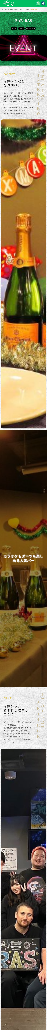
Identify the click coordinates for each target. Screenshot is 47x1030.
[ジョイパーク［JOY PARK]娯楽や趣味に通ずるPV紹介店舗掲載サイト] (8, 3)
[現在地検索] (43, 3)
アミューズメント (30, 28)
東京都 (14, 28)
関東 (21, 28)
